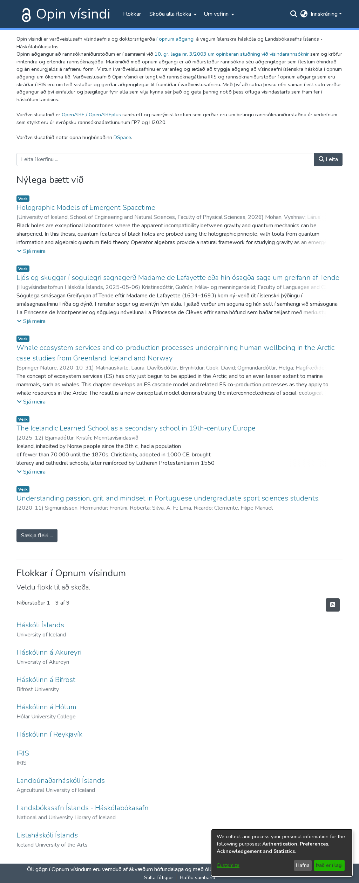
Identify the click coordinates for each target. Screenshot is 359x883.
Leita (331, 159)
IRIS (22, 753)
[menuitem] (172, 14)
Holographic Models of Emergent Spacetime (85, 207)
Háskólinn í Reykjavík (49, 734)
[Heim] (24, 14)
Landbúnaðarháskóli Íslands (60, 780)
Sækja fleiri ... (37, 535)
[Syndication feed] (333, 605)
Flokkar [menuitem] (132, 14)
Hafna (303, 865)
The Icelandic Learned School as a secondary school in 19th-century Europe (136, 428)
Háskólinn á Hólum (46, 707)
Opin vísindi (73, 14)
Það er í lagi (329, 865)
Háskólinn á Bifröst (45, 679)
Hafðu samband (197, 877)
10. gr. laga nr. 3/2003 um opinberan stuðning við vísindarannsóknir (232, 53)
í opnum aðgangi (175, 38)
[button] (31, 251)
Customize (228, 865)
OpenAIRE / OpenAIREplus (91, 114)
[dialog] (282, 852)
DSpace (122, 137)
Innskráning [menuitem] (324, 14)
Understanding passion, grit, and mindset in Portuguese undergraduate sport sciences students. (167, 498)
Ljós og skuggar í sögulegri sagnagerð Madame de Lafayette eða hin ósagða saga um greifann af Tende (177, 277)
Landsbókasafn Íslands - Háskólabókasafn (82, 808)
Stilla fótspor (158, 877)
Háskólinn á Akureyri (48, 652)
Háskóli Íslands (40, 625)
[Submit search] (294, 14)
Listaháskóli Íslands (47, 835)
